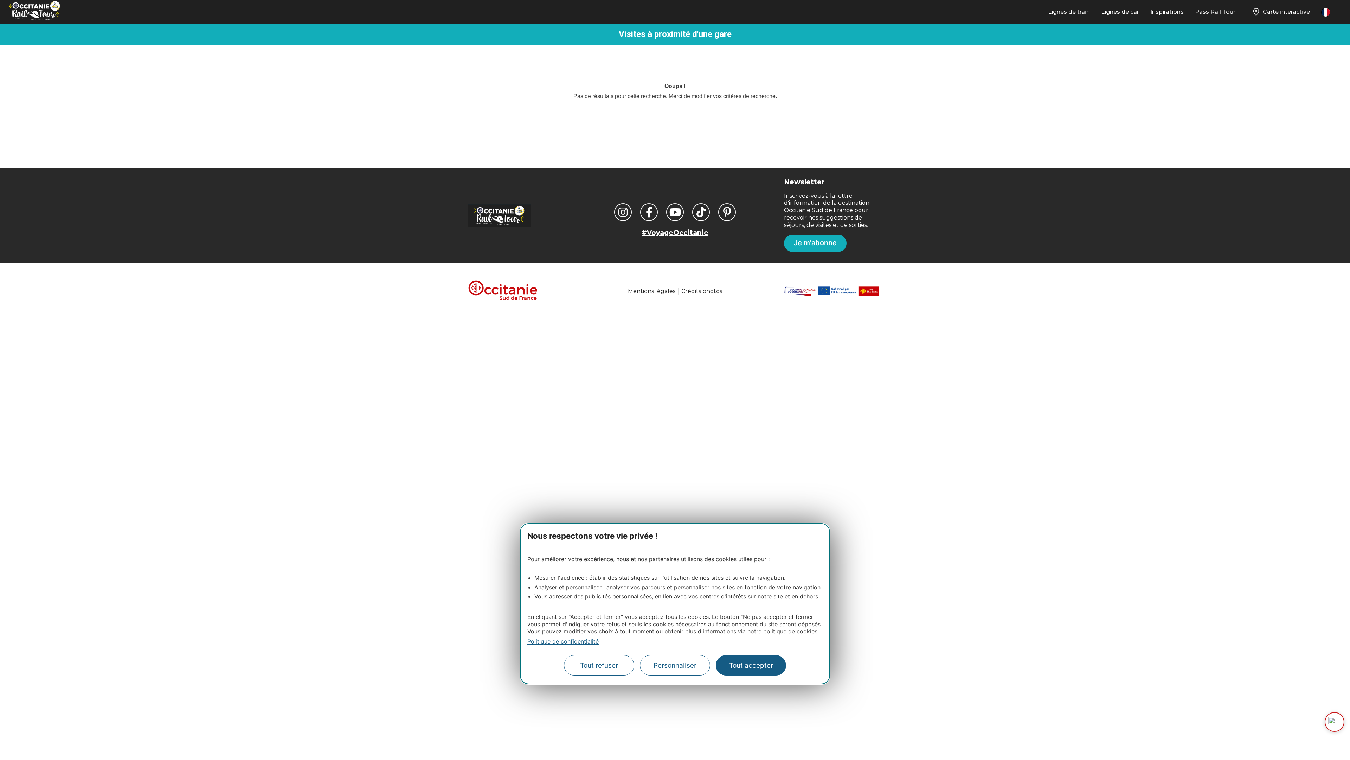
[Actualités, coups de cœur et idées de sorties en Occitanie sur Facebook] (649, 212)
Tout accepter (751, 665)
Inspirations (1167, 11)
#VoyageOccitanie (675, 232)
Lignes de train (1069, 11)
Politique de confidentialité (563, 641)
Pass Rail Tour (1215, 11)
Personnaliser (675, 665)
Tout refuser (599, 665)
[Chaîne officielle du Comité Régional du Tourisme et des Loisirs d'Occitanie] (675, 212)
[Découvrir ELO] (1334, 722)
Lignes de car (1120, 11)
